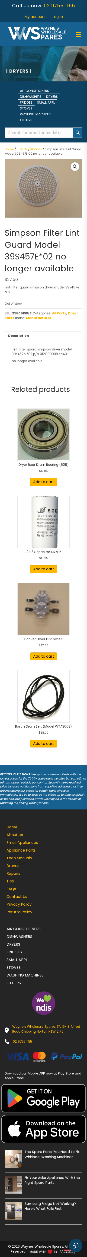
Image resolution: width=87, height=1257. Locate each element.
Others (26, 120)
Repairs (13, 873)
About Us (14, 835)
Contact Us (16, 896)
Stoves (26, 108)
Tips (10, 881)
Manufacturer (39, 318)
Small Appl (46, 102)
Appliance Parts (21, 850)
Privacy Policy (19, 904)
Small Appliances (22, 842)
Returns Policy (19, 912)
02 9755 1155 (59, 5)
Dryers (52, 96)
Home (9, 149)
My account (35, 16)
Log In (57, 16)
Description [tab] (18, 335)
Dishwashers (31, 96)
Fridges (26, 102)
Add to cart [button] (43, 482)
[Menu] (78, 34)
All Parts (36, 149)
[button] (75, 166)
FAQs (11, 889)
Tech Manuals (19, 858)
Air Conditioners (34, 90)
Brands (22, 149)
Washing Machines (35, 114)
